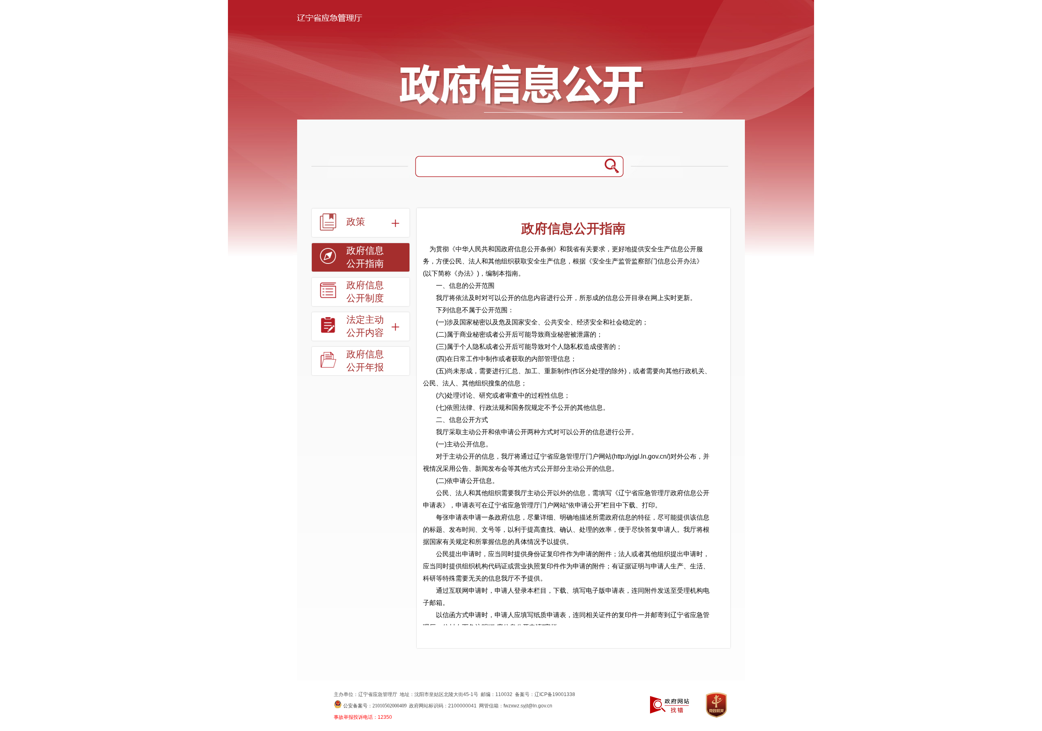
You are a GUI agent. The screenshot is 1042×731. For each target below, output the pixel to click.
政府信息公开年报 (365, 360)
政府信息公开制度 (365, 291)
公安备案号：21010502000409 (375, 706)
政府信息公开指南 (365, 257)
